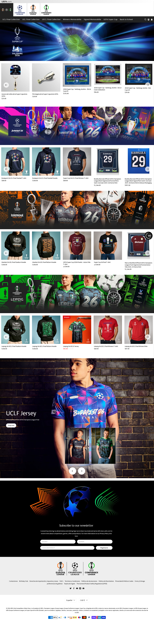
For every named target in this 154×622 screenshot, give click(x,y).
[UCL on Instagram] (80, 589)
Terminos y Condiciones (72, 581)
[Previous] (6, 85)
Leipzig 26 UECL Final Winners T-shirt (106, 346)
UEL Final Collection (31, 19)
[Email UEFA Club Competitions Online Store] (83, 589)
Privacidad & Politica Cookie (124, 581)
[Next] (147, 85)
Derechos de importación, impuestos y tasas (43, 581)
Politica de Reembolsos (106, 581)
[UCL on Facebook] (74, 589)
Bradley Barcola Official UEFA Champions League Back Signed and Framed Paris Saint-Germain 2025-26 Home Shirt (107, 181)
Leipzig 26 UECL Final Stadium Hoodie (14, 346)
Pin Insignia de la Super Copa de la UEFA (45, 94)
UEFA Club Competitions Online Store (20, 608)
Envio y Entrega (140, 581)
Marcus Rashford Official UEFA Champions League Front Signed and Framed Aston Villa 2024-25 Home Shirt (138, 265)
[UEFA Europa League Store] (33, 9)
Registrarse (104, 548)
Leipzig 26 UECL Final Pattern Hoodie (44, 346)
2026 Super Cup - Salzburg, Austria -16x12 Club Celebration (107, 89)
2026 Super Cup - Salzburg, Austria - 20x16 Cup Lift (77, 90)
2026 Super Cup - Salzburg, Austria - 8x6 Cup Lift (138, 89)
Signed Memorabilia (92, 19)
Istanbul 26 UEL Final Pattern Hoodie (44, 262)
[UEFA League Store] (6, 9)
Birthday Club (23, 581)
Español (69, 600)
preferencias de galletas (55, 584)
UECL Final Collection (51, 19)
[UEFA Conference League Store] (46, 9)
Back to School (126, 19)
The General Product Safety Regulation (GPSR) (92, 584)
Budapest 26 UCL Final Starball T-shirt (14, 178)
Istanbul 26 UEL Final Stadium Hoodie (14, 262)
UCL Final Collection (11, 19)
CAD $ (82, 600)
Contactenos (13, 581)
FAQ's (61, 581)
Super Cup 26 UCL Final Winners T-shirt (75, 178)
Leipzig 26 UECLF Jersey (71, 346)
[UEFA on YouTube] (77, 589)
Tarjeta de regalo (69, 584)
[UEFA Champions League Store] (19, 9)
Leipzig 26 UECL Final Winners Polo (136, 346)
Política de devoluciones (89, 581)
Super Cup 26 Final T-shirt (102, 262)
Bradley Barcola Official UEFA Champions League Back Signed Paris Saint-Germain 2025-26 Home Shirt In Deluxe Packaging (138, 181)
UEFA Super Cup (110, 19)
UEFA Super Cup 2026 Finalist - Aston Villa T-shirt (76, 263)
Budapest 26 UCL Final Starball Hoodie (45, 178)
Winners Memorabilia (72, 19)
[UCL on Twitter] (71, 589)
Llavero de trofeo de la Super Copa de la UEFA (14, 95)
